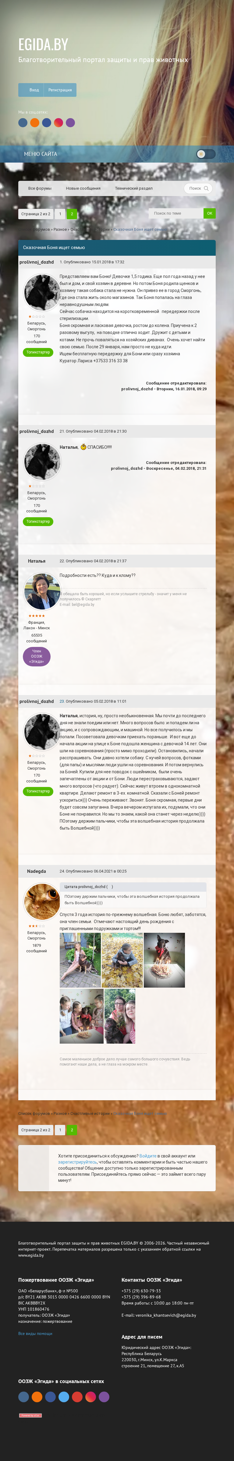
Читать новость (117, 797)
